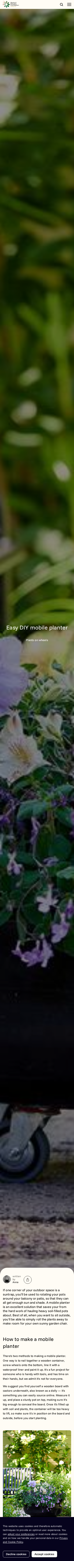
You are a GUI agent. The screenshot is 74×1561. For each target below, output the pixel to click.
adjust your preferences (21, 1534)
